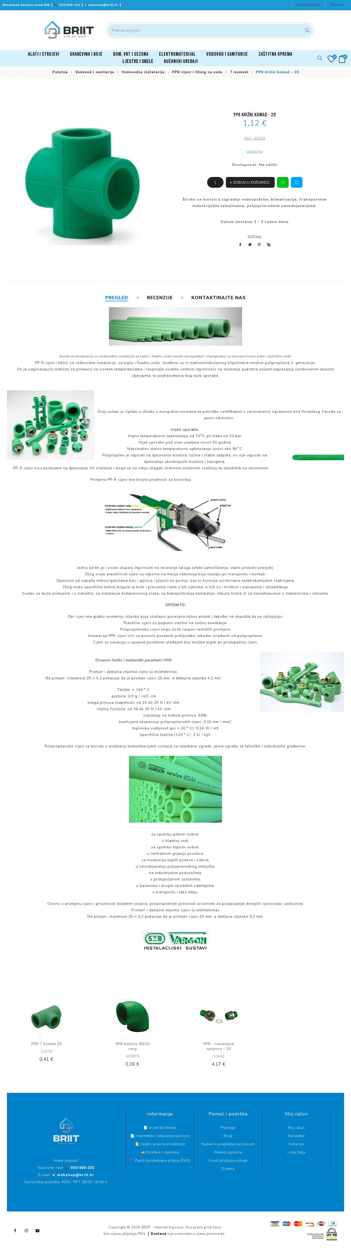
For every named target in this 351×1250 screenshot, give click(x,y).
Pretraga (306, 30)
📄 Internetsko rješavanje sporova (160, 1136)
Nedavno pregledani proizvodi (228, 1144)
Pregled (116, 298)
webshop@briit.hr (102, 5)
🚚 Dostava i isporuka (160, 1152)
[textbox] (210, 30)
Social (255, 236)
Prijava (337, 5)
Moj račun (296, 1127)
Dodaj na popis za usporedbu (45, 1016)
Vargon (254, 152)
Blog (228, 1136)
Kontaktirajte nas (218, 298)
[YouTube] (37, 1231)
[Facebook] (15, 1231)
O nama (228, 1169)
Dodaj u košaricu (66, 1016)
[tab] (116, 298)
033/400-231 (67, 5)
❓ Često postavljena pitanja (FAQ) (160, 1160)
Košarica (296, 1144)
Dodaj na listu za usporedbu (283, 182)
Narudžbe (296, 1136)
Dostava (159, 1234)
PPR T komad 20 (46, 1043)
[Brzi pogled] (34, 1016)
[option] (47, 1033)
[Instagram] (26, 1231)
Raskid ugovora (228, 1152)
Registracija (309, 5)
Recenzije (160, 298)
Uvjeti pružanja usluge (228, 1160)
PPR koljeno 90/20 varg (133, 1046)
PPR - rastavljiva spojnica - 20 (218, 1046)
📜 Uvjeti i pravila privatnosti (160, 1144)
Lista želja (296, 1152)
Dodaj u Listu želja (296, 182)
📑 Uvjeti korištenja (160, 1127)
